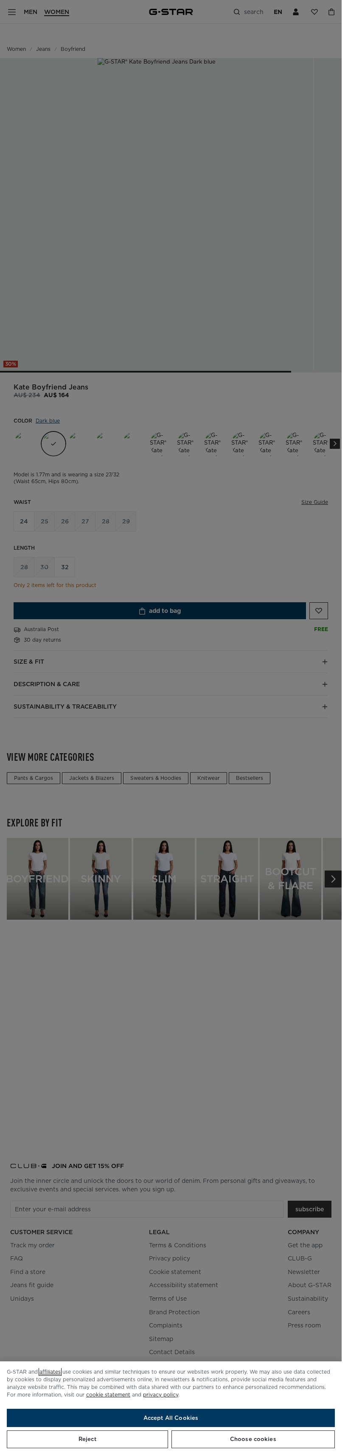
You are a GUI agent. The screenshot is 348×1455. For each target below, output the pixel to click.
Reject (87, 1439)
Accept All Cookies (170, 1418)
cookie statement (108, 1394)
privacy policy (160, 1394)
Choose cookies (253, 1439)
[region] (171, 1408)
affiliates (50, 1372)
